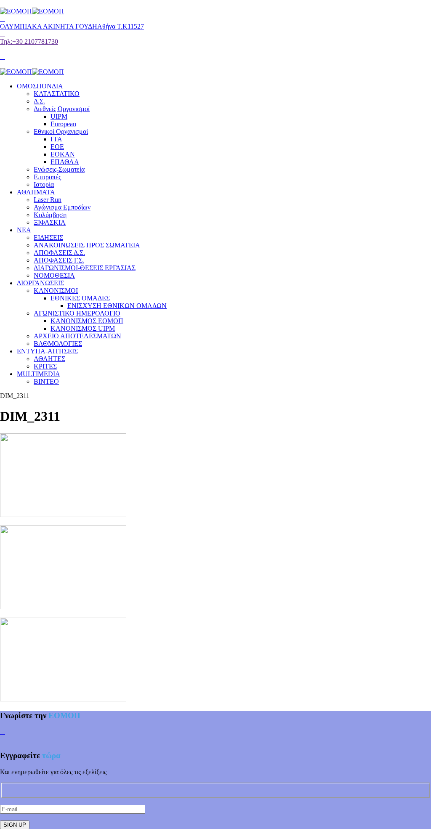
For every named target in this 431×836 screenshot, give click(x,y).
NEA (24, 230)
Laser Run (47, 199)
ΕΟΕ (57, 146)
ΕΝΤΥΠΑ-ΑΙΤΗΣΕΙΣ (47, 351)
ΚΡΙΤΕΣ (45, 366)
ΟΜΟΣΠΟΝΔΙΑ (40, 86)
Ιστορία (44, 184)
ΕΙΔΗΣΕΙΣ (48, 237)
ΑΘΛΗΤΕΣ (49, 358)
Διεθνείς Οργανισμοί (62, 108)
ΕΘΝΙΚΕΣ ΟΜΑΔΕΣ (80, 298)
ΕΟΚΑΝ (63, 154)
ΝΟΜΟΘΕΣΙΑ (54, 275)
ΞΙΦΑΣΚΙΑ (50, 222)
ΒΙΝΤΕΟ (46, 381)
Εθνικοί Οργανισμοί (61, 131)
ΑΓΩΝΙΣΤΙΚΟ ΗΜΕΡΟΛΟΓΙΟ (77, 313)
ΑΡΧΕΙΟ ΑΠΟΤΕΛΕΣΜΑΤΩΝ (77, 336)
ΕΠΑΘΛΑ (65, 161)
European (63, 123)
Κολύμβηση (50, 214)
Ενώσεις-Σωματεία (59, 169)
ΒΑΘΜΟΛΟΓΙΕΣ (58, 343)
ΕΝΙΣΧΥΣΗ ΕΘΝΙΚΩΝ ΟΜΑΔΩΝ (117, 305)
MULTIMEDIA (38, 373)
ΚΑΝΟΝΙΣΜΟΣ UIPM (83, 328)
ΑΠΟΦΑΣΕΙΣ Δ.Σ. (59, 252)
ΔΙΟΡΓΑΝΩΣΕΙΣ (40, 283)
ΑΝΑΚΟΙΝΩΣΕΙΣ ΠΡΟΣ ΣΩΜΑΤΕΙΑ (87, 245)
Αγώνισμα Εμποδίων (62, 207)
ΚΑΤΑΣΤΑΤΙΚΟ (57, 93)
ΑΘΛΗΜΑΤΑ (36, 192)
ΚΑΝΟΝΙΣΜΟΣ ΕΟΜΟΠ (87, 320)
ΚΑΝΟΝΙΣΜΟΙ (56, 290)
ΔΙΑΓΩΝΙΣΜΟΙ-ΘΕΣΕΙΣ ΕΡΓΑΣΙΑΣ (85, 267)
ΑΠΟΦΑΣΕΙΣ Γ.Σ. (59, 260)
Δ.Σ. (39, 101)
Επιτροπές (47, 176)
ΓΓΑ (56, 139)
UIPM (59, 116)
